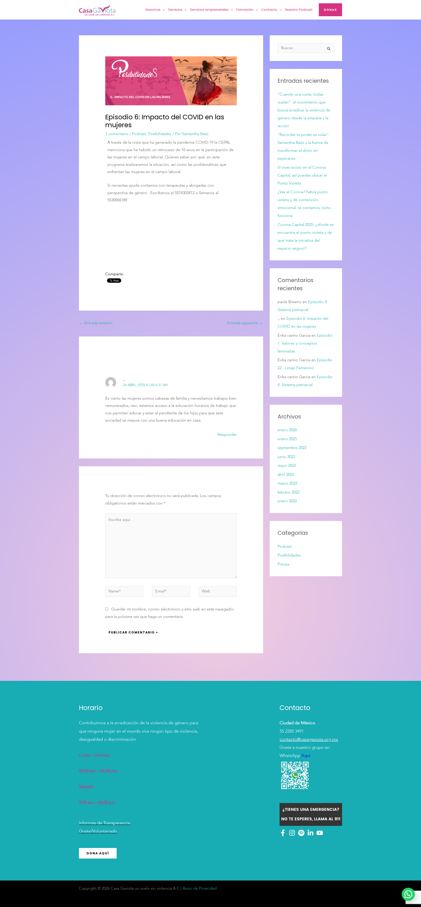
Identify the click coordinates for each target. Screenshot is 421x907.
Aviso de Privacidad (200, 889)
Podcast (139, 134)
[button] (163, 9)
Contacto (269, 9)
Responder (227, 435)
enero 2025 (287, 439)
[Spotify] (301, 833)
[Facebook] (283, 833)
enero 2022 (287, 501)
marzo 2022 (287, 483)
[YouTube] (319, 833)
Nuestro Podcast (299, 9)
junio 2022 (286, 457)
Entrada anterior (96, 323)
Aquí (305, 756)
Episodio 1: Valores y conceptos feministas (305, 343)
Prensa (283, 564)
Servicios (175, 9)
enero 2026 (287, 430)
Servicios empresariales (209, 9)
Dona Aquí (98, 853)
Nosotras (153, 9)
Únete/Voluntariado (98, 831)
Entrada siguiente (245, 323)
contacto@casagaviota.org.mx (309, 739)
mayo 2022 (287, 466)
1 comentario (116, 134)
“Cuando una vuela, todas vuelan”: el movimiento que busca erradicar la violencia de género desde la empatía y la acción (304, 110)
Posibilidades (159, 134)
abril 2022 (286, 475)
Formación (244, 9)
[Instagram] (292, 833)
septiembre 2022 (292, 448)
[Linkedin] (310, 833)
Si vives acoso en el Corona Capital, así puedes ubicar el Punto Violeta (302, 175)
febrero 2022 (289, 492)
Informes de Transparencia (104, 823)
